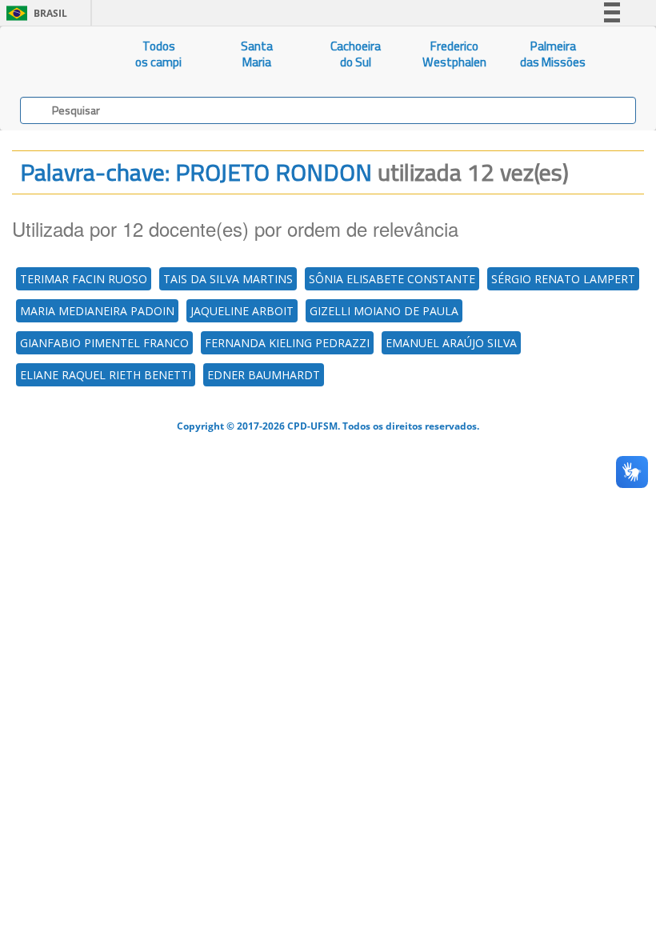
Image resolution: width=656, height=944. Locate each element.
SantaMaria (257, 54)
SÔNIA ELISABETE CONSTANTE (392, 278)
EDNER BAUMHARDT (263, 374)
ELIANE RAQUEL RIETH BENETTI (105, 374)
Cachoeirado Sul (355, 54)
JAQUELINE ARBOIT (242, 310)
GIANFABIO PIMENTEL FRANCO (104, 342)
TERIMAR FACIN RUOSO (83, 278)
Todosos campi (158, 54)
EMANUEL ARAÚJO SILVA (451, 342)
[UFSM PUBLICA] (55, 54)
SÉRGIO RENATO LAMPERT (563, 278)
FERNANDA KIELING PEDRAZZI (287, 342)
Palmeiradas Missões (553, 54)
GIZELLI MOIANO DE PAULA (384, 310)
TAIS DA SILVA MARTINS (228, 278)
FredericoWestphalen (454, 54)
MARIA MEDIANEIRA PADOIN (97, 310)
